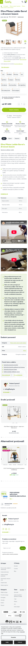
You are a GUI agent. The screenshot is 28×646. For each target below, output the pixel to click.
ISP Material (20, 464)
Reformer (5, 464)
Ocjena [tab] (10, 138)
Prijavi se (23, 548)
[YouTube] (9, 529)
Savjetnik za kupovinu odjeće (10, 369)
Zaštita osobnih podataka (4, 575)
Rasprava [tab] (17, 138)
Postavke (13, 637)
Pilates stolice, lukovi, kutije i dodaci (18, 342)
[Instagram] (6, 529)
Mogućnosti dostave (8, 98)
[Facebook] (3, 529)
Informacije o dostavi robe (5, 579)
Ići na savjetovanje (6, 375)
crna (13, 422)
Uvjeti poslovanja (5, 572)
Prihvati (20, 642)
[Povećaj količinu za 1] (24, 104)
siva (16, 422)
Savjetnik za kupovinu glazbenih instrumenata (14, 367)
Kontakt (16, 566)
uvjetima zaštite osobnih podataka (10, 554)
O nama (16, 568)
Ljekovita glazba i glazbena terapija (18, 595)
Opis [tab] (4, 138)
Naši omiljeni (17, 606)
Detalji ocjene (21, 17)
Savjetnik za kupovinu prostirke (11, 365)
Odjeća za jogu (4, 592)
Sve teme (22, 589)
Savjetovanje (4, 582)
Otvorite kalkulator (18, 63)
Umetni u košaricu (14, 109)
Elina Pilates (19, 115)
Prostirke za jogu (4, 594)
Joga (15, 599)
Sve (11, 498)
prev (1, 416)
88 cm (24, 350)
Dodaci (2, 602)
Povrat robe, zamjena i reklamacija (6, 569)
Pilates (15, 601)
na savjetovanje (18, 375)
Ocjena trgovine (4, 585)
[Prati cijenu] (9, 116)
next (26, 416)
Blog (15, 571)
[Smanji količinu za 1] (19, 104)
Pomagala (3, 597)
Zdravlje (2, 600)
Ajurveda (16, 592)
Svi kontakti (6, 392)
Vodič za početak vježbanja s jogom (12, 371)
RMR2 (10, 464)
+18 (25, 43)
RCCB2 (14, 464)
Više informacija (5, 67)
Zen (15, 604)
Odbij (7, 642)
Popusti (2, 605)
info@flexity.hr (10, 389)
